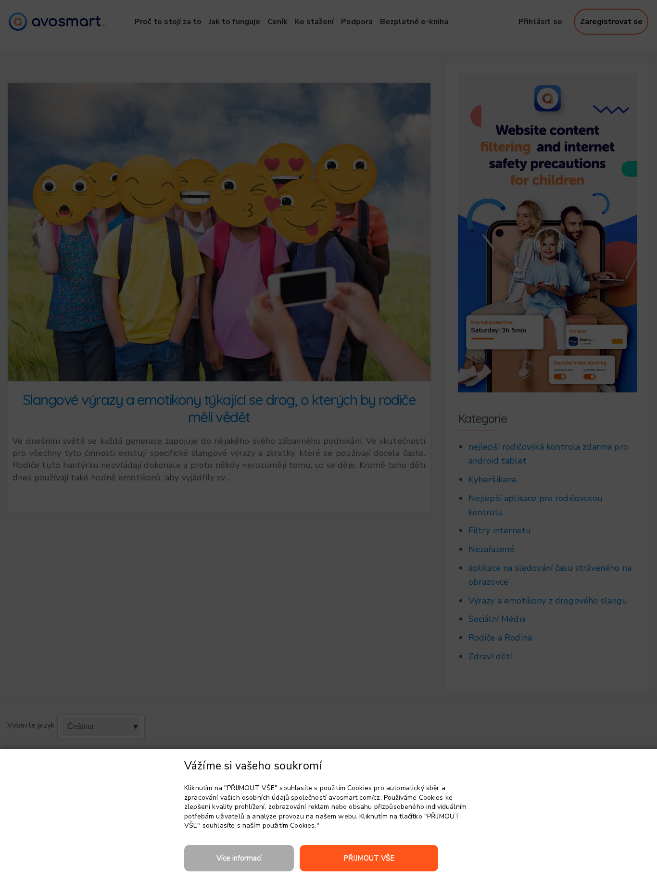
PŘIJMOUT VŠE (368, 858)
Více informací (239, 858)
